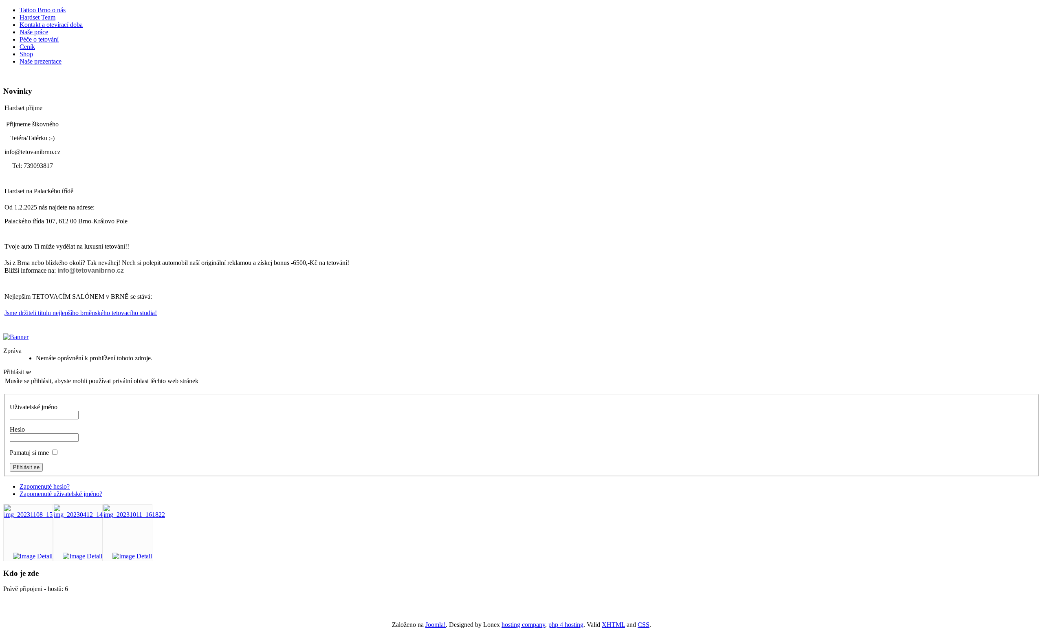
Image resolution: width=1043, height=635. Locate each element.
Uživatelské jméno (33, 406)
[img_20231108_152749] (35, 514)
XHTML (613, 624)
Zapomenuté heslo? (45, 486)
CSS (643, 624)
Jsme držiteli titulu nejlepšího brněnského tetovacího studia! (80, 312)
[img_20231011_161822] (134, 514)
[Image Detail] (33, 556)
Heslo (17, 429)
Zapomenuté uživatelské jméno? (61, 493)
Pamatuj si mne (29, 452)
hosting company (523, 624)
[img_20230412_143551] (85, 514)
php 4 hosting (565, 624)
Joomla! (435, 624)
